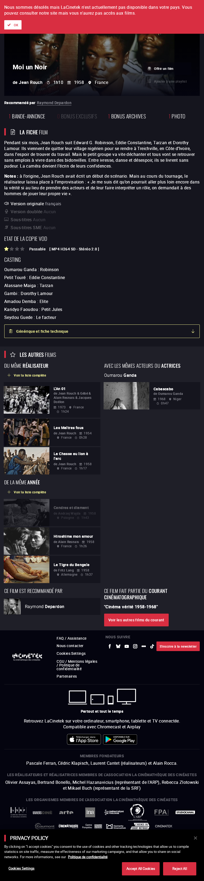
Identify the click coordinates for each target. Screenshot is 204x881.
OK (16, 25)
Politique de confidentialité (88, 856)
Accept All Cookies (140, 868)
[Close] (195, 838)
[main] (102, 855)
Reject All (179, 868)
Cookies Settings (21, 868)
